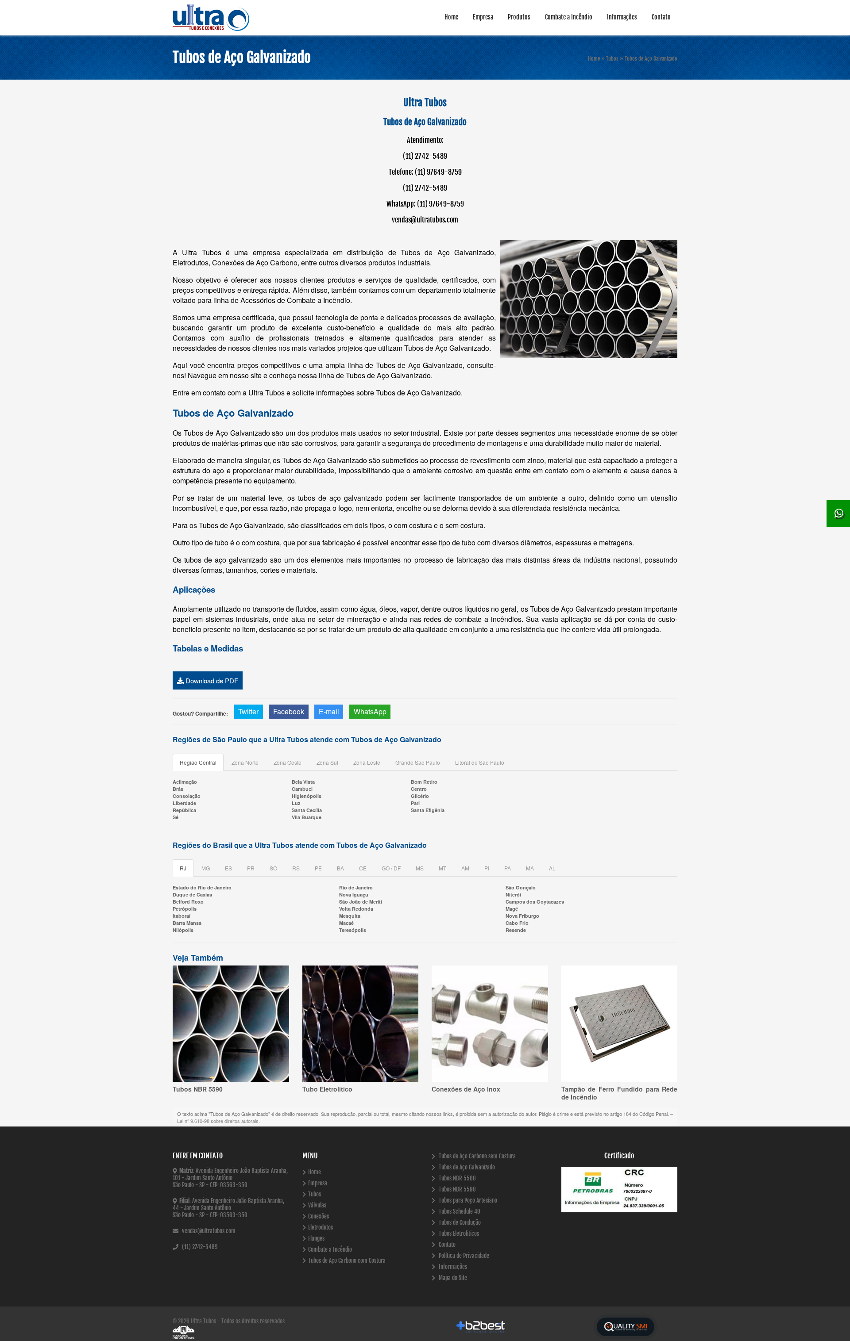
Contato (661, 17)
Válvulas (317, 1205)
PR (251, 868)
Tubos (314, 1194)
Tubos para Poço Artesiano (467, 1200)
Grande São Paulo (417, 762)
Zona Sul (327, 762)
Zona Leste (366, 762)
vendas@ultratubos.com (208, 1230)
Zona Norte (245, 762)
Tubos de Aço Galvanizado (466, 1167)
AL (552, 868)
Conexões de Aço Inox (466, 1088)
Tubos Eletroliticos (458, 1233)
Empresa (483, 17)
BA (340, 868)
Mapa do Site (452, 1277)
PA (507, 868)
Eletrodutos (320, 1227)
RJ (183, 868)
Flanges (316, 1238)
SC (273, 868)
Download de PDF (211, 680)
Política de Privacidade (463, 1255)
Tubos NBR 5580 (456, 1178)
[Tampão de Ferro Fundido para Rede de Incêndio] (619, 1024)
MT (442, 868)
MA (530, 868)
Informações (622, 17)
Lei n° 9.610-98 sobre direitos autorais (218, 1120)
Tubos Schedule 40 (458, 1211)
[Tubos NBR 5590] (231, 1024)
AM (465, 868)
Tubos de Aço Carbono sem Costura (476, 1156)
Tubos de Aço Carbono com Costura (347, 1260)
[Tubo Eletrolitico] (360, 1024)
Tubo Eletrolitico (327, 1088)
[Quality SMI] (625, 1327)
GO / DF (391, 868)
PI (486, 868)
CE (363, 868)
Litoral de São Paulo (479, 762)
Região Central (198, 762)
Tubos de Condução (459, 1222)
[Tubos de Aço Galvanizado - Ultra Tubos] (226, 17)
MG (205, 868)
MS (420, 868)
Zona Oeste (287, 762)
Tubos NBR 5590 (198, 1088)
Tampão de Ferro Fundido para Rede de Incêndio (619, 1092)
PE (318, 868)
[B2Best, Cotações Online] (481, 1327)
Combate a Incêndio (568, 17)
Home (451, 17)
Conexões (318, 1216)
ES (228, 868)
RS (296, 868)
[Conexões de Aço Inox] (490, 1024)
